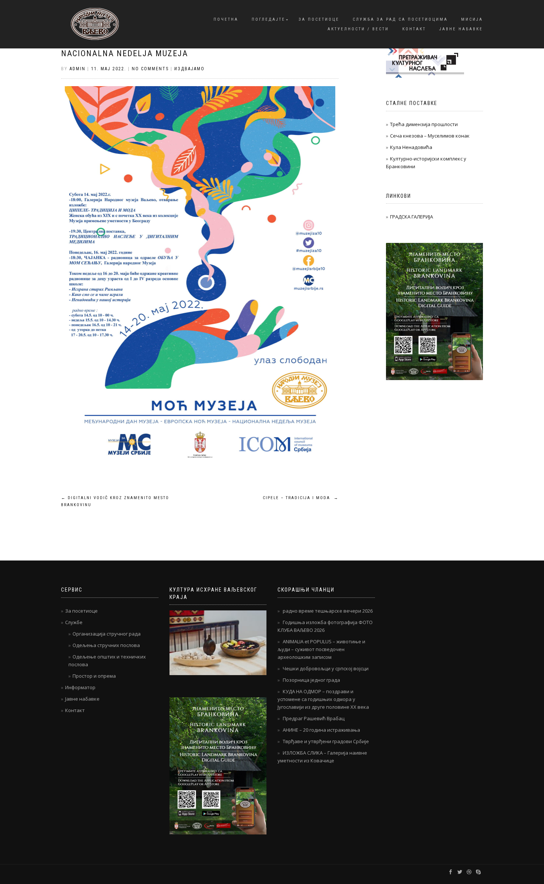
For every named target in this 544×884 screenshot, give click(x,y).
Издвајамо (189, 68)
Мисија (472, 19)
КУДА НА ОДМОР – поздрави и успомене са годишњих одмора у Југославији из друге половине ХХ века (323, 699)
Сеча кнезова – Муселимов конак (430, 135)
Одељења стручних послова (106, 645)
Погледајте (268, 19)
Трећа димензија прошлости (424, 124)
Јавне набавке (461, 29)
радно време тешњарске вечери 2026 (328, 610)
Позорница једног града (311, 680)
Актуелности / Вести (358, 29)
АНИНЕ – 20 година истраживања (321, 729)
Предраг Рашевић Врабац (314, 718)
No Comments (150, 68)
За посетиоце (319, 19)
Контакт (414, 29)
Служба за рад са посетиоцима (400, 19)
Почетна (226, 19)
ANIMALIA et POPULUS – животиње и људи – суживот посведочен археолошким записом (321, 649)
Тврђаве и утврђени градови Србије (326, 741)
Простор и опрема (94, 676)
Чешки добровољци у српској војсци (326, 668)
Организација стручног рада (107, 633)
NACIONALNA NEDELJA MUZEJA (124, 53)
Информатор (80, 687)
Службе (74, 622)
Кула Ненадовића (411, 147)
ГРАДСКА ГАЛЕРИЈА (411, 216)
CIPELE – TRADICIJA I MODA (301, 497)
